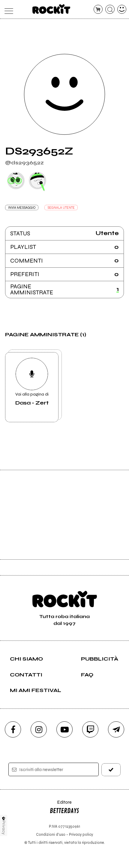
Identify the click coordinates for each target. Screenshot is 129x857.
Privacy (3, 827)
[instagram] (39, 729)
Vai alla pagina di (32, 399)
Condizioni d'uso (50, 834)
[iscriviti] (111, 769)
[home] (51, 9)
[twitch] (90, 729)
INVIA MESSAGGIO (21, 208)
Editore (61, 805)
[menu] (7, 9)
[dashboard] (122, 9)
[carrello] (98, 9)
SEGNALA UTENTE (61, 208)
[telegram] (116, 729)
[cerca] (110, 9)
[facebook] (13, 729)
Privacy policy (81, 834)
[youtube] (64, 729)
